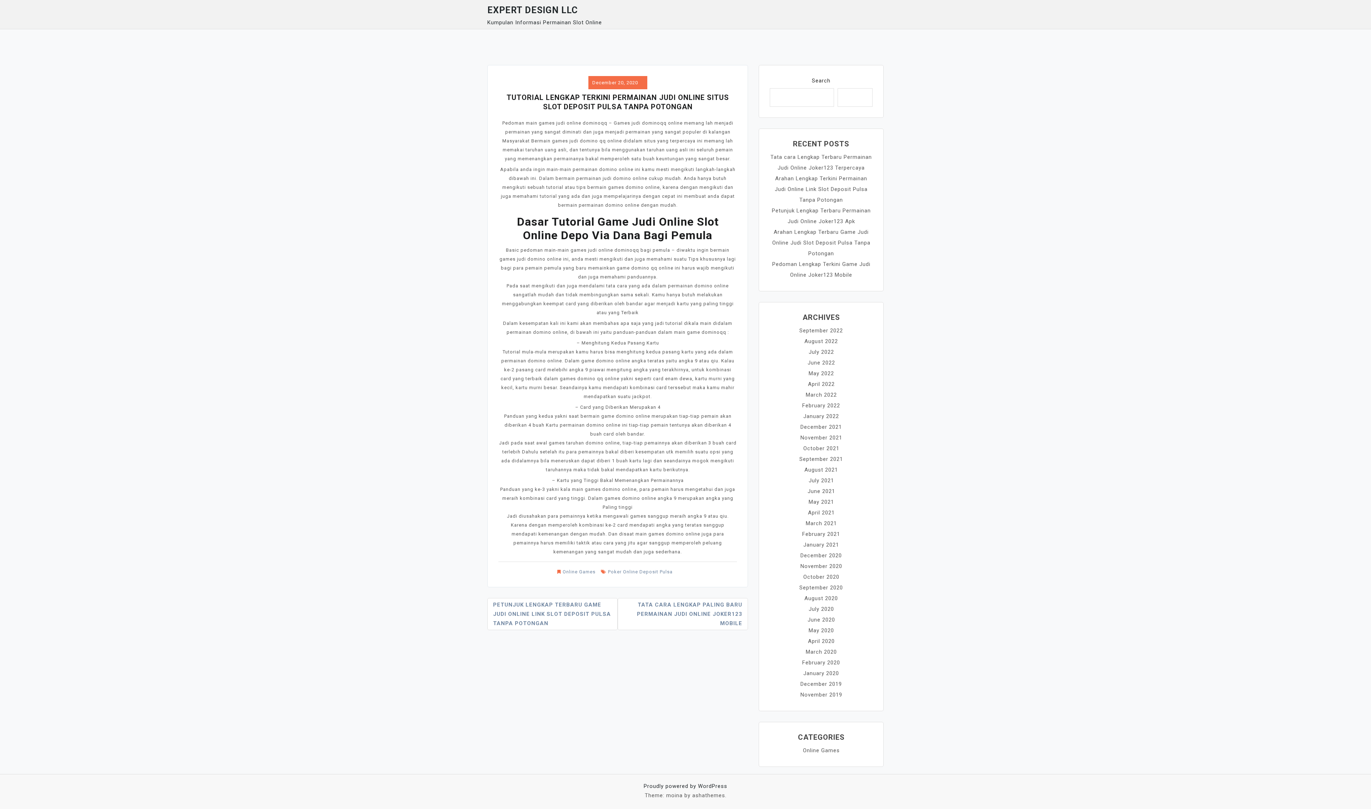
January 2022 (821, 416)
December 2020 (821, 555)
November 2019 (821, 695)
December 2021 (821, 427)
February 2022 (821, 405)
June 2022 (821, 363)
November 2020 (821, 566)
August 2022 (821, 341)
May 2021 (821, 502)
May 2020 (821, 630)
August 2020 (821, 598)
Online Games (579, 571)
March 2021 (821, 523)
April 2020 (821, 641)
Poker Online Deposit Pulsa (640, 571)
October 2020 (821, 577)
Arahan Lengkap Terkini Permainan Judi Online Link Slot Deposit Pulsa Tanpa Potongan (821, 189)
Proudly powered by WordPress (685, 786)
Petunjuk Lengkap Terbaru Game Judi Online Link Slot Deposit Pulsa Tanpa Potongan (552, 614)
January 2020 (821, 673)
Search (821, 80)
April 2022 (821, 384)
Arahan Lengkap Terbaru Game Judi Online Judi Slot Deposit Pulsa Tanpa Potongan (821, 243)
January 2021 (821, 545)
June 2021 (821, 491)
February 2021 (821, 534)
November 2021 (821, 437)
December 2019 (821, 684)
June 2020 (821, 620)
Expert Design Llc (532, 10)
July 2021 (821, 480)
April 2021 (821, 512)
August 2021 (821, 470)
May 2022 (821, 373)
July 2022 (821, 352)
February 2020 (821, 662)
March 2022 (821, 395)
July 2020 (821, 609)
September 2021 (821, 459)
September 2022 (821, 330)
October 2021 (821, 448)
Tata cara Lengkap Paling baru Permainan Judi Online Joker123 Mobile (689, 614)
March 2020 (821, 652)
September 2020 (821, 587)
